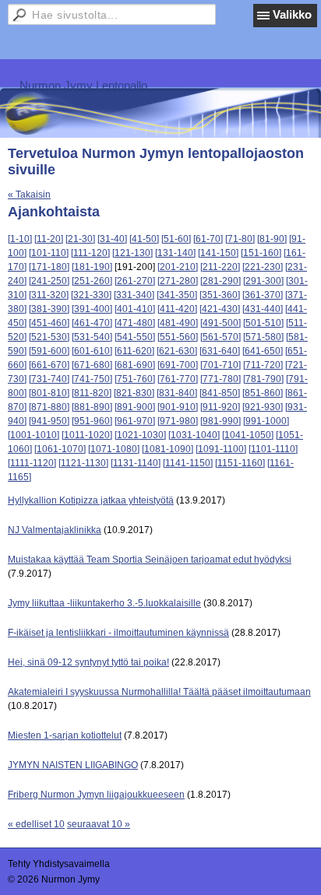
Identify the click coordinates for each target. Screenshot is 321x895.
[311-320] (49, 295)
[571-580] (263, 337)
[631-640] (219, 351)
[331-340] (134, 295)
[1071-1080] (113, 449)
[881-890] (92, 407)
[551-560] (177, 337)
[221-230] (262, 266)
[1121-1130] (83, 463)
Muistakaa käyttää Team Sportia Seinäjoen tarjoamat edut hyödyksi (149, 559)
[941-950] (49, 421)
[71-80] (240, 238)
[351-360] (219, 295)
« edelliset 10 (36, 824)
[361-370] (262, 295)
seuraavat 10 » (98, 824)
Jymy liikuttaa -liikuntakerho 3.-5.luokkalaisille (104, 603)
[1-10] (20, 238)
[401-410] (135, 309)
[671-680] (92, 365)
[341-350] (177, 295)
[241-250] (49, 281)
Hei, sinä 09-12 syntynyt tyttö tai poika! (88, 662)
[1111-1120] (32, 463)
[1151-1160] (240, 463)
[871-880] (49, 407)
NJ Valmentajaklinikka (54, 530)
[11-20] (48, 238)
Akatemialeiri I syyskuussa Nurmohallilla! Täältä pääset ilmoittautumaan (159, 691)
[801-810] (49, 393)
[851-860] (262, 393)
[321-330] (91, 295)
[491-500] (220, 323)
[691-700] (177, 365)
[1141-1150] (188, 463)
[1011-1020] (87, 435)
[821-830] (134, 393)
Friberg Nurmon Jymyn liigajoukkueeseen (96, 794)
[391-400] (92, 309)
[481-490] (177, 323)
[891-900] (135, 407)
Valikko (292, 14)
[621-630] (177, 351)
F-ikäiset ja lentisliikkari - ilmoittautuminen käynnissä (118, 632)
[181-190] (92, 266)
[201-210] (177, 266)
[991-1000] (266, 421)
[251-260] (92, 281)
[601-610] (92, 351)
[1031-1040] (194, 435)
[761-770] (177, 379)
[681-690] (135, 365)
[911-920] (220, 407)
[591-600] (49, 351)
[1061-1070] (60, 449)
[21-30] (80, 238)
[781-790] (263, 379)
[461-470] (92, 323)
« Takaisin (29, 194)
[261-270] (135, 281)
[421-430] (219, 309)
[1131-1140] (135, 463)
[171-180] (49, 266)
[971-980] (177, 421)
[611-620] (134, 351)
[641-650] (262, 351)
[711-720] (263, 365)
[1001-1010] (33, 435)
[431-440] (262, 309)
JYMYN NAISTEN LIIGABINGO (73, 765)
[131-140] (175, 252)
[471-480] (135, 323)
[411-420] (177, 309)
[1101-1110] (273, 449)
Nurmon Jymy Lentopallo (83, 85)
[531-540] (92, 337)
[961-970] (135, 421)
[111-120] (90, 252)
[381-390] (49, 309)
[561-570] (220, 337)
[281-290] (220, 281)
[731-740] (49, 379)
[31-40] (112, 238)
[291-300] (263, 281)
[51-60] (176, 238)
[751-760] (135, 379)
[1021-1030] (140, 435)
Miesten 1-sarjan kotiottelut (65, 735)
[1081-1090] (167, 449)
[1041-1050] (247, 435)
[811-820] (91, 393)
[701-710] (220, 365)
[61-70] (208, 238)
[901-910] (177, 407)
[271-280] (177, 281)
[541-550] (135, 337)
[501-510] (263, 323)
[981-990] (220, 421)
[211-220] (220, 266)
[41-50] (144, 238)
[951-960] (92, 421)
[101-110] (49, 252)
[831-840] (177, 393)
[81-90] (272, 238)
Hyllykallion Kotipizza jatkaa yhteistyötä (91, 500)
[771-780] (220, 379)
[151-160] (261, 252)
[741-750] (92, 379)
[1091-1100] (221, 449)
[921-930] (262, 407)
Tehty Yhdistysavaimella (59, 863)
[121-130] (132, 252)
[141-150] (218, 252)
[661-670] (49, 365)
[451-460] (49, 323)
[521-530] (49, 337)
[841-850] (219, 393)
